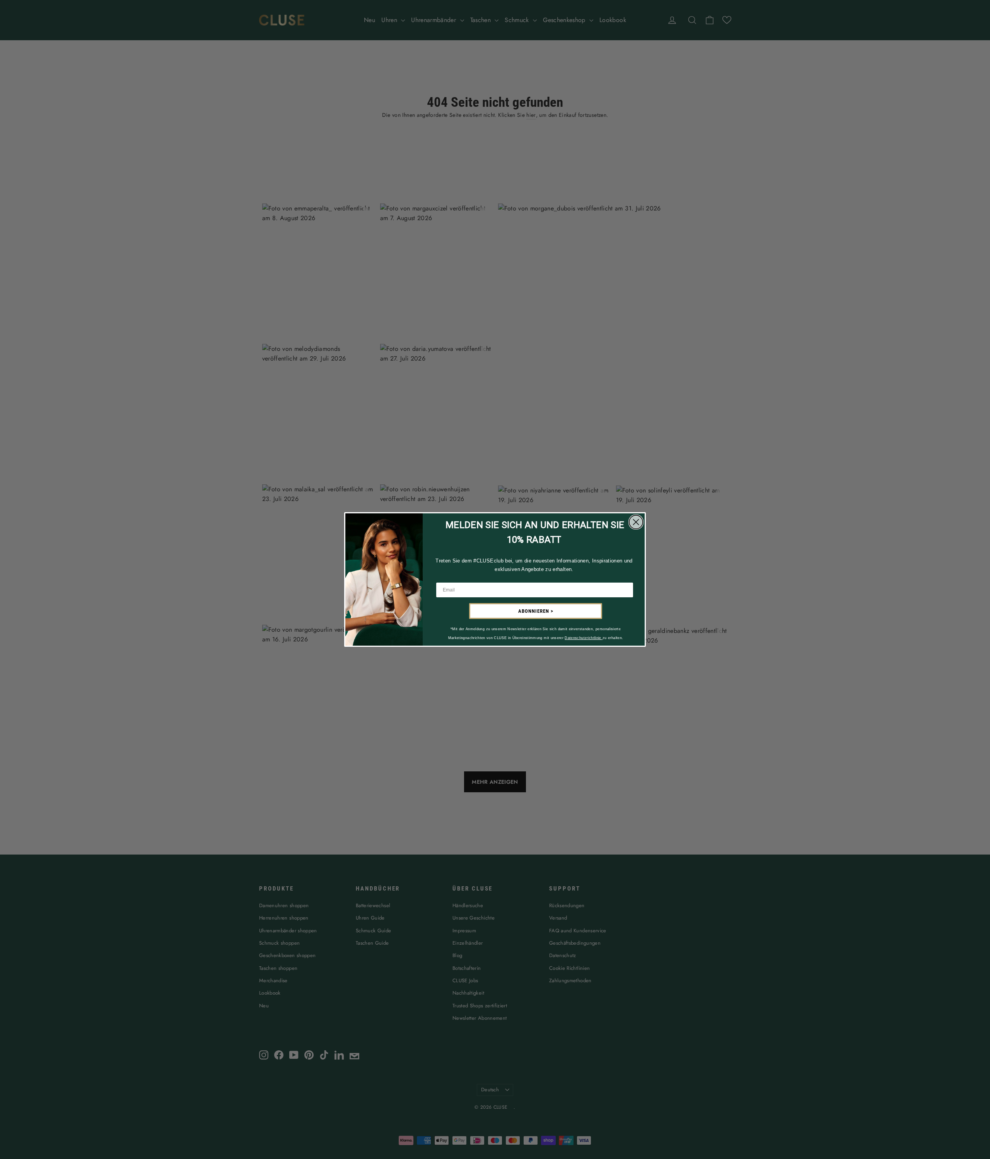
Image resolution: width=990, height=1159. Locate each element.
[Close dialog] (636, 522)
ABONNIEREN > (535, 611)
